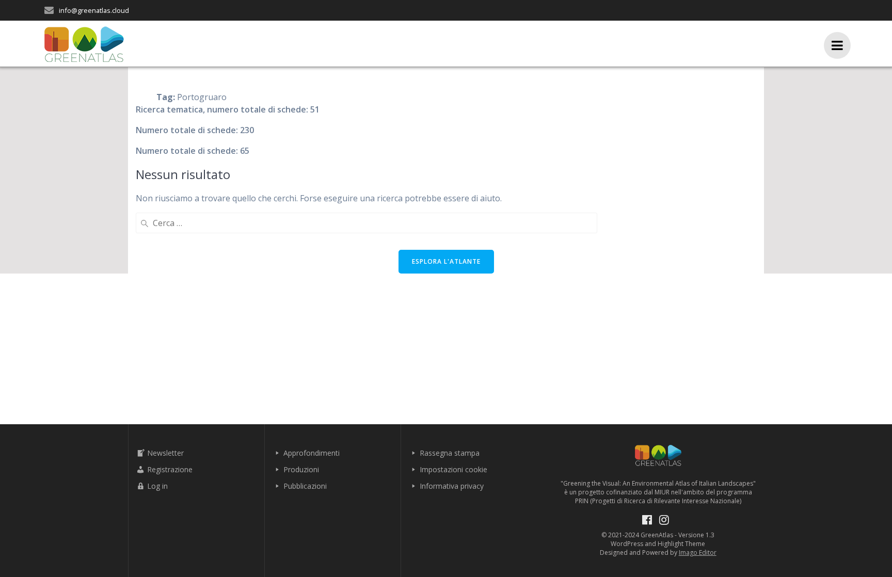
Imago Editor (697, 552)
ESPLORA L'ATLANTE (446, 261)
